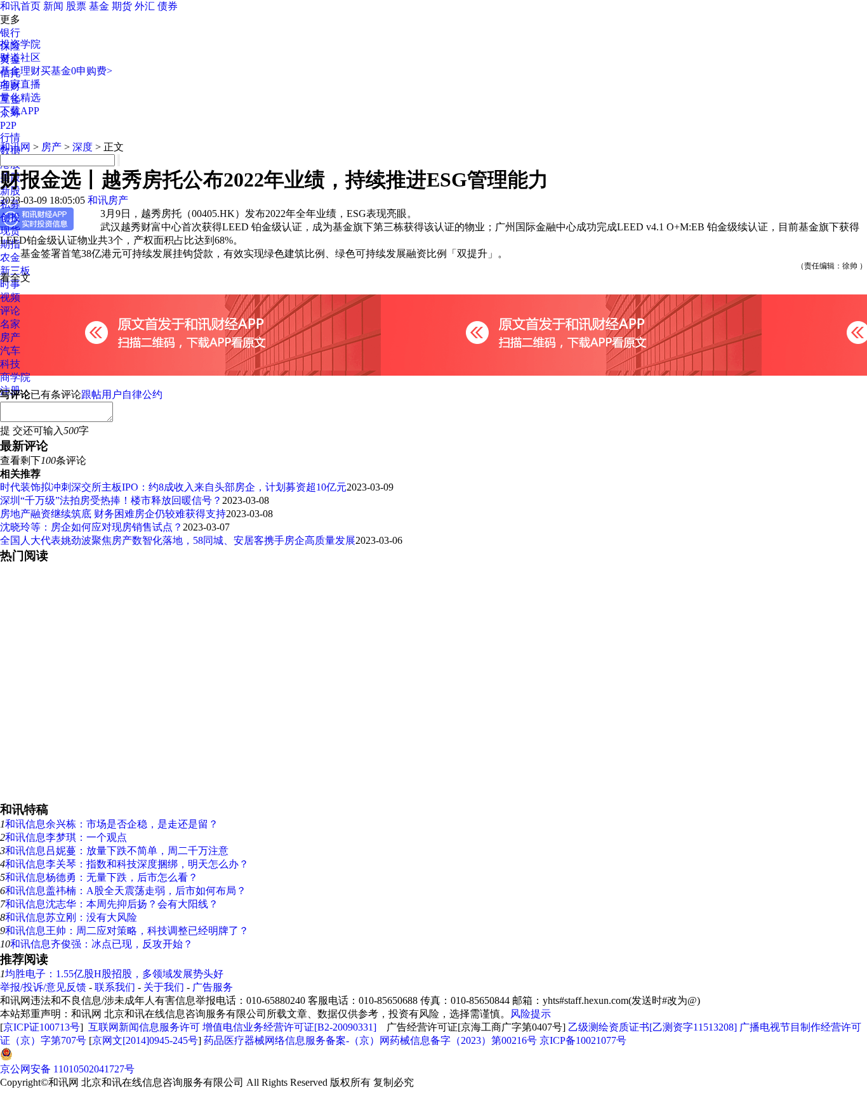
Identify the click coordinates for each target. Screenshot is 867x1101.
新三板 (15, 270)
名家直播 (20, 84)
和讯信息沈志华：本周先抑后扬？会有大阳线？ (111, 904)
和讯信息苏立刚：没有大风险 (71, 917)
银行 (10, 32)
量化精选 (20, 97)
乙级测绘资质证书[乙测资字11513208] (652, 1027)
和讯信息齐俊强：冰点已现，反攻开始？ (101, 944)
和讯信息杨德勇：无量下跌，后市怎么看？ (101, 877)
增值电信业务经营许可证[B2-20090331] (289, 1027)
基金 (99, 6)
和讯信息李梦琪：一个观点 (66, 837)
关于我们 (163, 987)
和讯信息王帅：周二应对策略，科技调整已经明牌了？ (127, 930)
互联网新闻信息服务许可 (144, 1027)
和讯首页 (20, 6)
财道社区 (20, 57)
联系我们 (115, 987)
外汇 (145, 6)
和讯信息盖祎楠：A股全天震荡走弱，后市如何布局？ (125, 890)
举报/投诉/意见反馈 (43, 987)
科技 (10, 364)
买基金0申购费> (76, 70)
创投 (10, 217)
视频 (10, 297)
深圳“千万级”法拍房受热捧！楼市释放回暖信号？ (111, 500)
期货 (122, 6)
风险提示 (530, 1013)
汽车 (10, 350)
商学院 (15, 377)
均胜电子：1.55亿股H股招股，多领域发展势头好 (114, 973)
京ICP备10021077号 (582, 1040)
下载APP (19, 110)
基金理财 (20, 70)
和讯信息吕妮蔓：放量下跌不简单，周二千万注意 (116, 850)
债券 (167, 6)
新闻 (53, 6)
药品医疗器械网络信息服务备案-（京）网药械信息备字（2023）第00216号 (370, 1040)
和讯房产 (108, 200)
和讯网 (15, 147)
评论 (10, 310)
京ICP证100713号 (41, 1027)
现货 (10, 230)
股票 (76, 6)
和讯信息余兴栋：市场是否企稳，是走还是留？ (111, 824)
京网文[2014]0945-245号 (145, 1040)
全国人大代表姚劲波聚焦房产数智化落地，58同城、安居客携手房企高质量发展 (177, 540)
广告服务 (212, 987)
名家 (10, 324)
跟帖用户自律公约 (121, 394)
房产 (10, 337)
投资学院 (20, 44)
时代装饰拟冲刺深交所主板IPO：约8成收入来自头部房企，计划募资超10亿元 (173, 487)
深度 (82, 147)
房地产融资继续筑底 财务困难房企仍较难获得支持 (113, 513)
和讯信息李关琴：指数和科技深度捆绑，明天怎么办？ (127, 864)
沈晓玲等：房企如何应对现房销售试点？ (91, 527)
